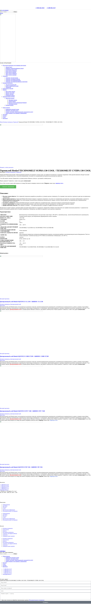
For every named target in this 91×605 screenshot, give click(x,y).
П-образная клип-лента (11, 69)
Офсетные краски (10, 98)
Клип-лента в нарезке (11, 72)
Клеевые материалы (8, 122)
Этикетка (5, 534)
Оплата (4, 507)
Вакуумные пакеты (10, 91)
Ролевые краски (9, 105)
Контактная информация (9, 509)
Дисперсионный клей (11, 84)
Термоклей (8, 87)
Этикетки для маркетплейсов (13, 79)
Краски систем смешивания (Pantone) (18, 102)
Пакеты (5, 531)
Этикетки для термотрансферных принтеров (16, 81)
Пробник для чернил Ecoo (12, 110)
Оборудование (6, 504)
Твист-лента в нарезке (11, 74)
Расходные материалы (8, 532)
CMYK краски (12, 101)
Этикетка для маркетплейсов (10, 533)
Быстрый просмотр (4, 298)
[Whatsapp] (2, 496)
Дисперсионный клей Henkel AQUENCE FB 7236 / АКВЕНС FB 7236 (21, 467)
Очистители (6, 529)
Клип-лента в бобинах (11, 71)
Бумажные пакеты (10, 95)
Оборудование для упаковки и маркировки (16, 113)
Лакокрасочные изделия (9, 536)
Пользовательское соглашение (10, 511)
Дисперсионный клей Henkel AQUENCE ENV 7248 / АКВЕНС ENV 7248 (22, 411)
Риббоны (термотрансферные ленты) (15, 68)
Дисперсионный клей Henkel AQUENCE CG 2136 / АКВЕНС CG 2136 (21, 301)
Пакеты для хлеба (10, 92)
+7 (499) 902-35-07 (51, 7)
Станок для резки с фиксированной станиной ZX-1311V (19, 112)
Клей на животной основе (12, 86)
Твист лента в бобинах (11, 73)
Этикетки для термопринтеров (13, 80)
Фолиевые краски (13, 104)
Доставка (5, 506)
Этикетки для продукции (12, 77)
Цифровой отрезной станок (12, 109)
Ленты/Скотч (9, 67)
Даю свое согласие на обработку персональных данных (23, 600)
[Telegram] (5, 496)
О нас (4, 508)
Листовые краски (13, 100)
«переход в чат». (59, 183)
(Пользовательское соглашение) (36, 600)
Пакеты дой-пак (10, 94)
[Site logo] (4, 10)
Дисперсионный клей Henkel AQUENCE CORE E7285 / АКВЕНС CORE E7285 (24, 356)
